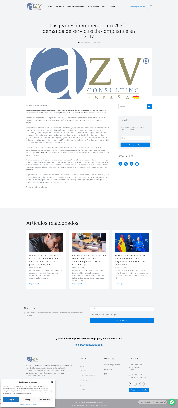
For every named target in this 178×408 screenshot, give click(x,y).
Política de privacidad (24, 404)
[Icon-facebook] (120, 164)
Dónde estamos (93, 7)
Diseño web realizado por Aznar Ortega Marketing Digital (89, 405)
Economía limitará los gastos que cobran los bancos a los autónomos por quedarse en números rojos (89, 260)
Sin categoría (97, 42)
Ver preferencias (45, 400)
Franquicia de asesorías (75, 7)
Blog (103, 7)
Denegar (28, 400)
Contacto (112, 7)
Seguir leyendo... (34, 284)
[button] (52, 382)
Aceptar (11, 400)
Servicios (58, 7)
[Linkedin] (137, 164)
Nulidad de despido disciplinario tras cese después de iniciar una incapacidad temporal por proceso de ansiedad (45, 260)
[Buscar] (149, 106)
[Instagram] (131, 164)
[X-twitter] (126, 164)
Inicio (50, 7)
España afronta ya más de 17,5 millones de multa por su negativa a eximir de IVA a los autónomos (130, 260)
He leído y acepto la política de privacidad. (107, 315)
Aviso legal (34, 404)
